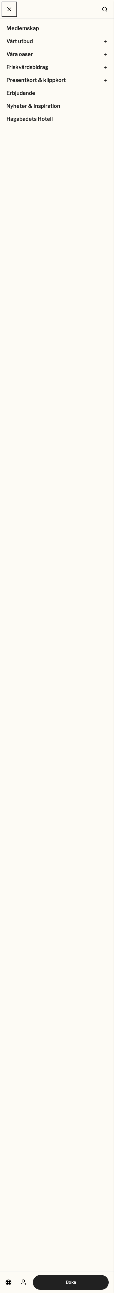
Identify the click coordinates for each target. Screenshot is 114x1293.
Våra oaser (19, 54)
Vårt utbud (19, 41)
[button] (105, 41)
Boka (71, 1282)
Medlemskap (22, 28)
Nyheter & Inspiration (33, 106)
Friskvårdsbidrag (27, 67)
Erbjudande (20, 93)
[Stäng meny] (9, 9)
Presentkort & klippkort (36, 80)
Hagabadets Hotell (29, 119)
